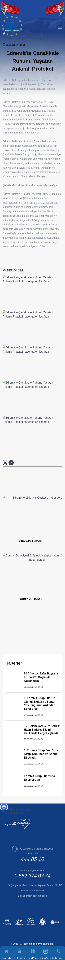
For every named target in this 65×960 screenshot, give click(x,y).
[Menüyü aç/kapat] (60, 26)
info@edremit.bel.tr (36, 895)
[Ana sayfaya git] (12, 35)
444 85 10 (32, 859)
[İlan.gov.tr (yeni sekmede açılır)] (55, 927)
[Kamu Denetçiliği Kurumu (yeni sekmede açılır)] (31, 927)
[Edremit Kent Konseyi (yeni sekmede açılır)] (43, 927)
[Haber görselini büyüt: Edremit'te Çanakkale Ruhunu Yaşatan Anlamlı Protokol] (32, 292)
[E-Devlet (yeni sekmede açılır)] (19, 927)
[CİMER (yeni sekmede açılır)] (7, 927)
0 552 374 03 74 (33, 875)
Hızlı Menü (33, 958)
